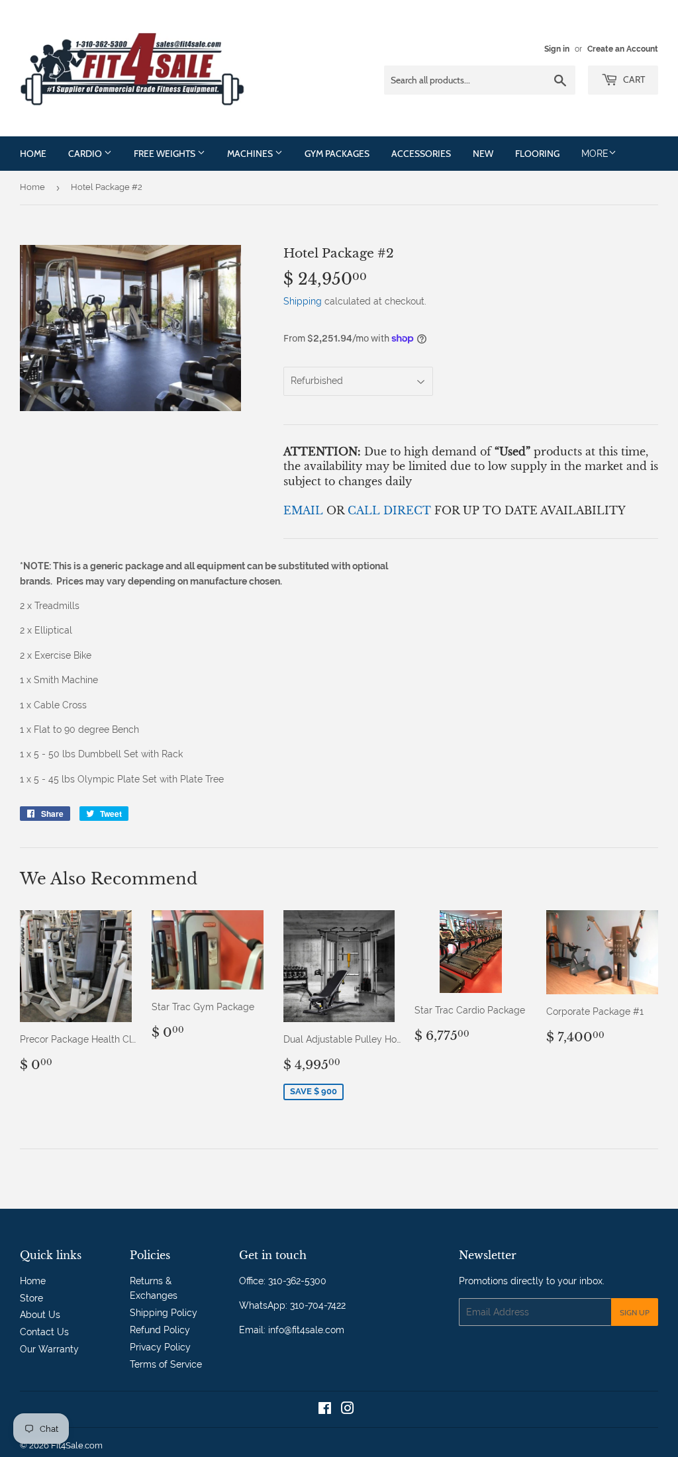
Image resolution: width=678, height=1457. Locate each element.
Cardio (86, 154)
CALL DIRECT (391, 510)
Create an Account (622, 49)
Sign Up (635, 1312)
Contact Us (44, 1332)
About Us (40, 1314)
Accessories (421, 154)
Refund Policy (160, 1330)
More (594, 153)
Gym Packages (337, 154)
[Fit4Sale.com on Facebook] (325, 1410)
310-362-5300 (297, 1281)
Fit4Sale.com (77, 1445)
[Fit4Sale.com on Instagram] (347, 1410)
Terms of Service (166, 1364)
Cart (633, 79)
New (483, 154)
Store (31, 1298)
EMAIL (304, 510)
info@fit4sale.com (306, 1330)
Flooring (537, 154)
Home (33, 154)
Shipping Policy (163, 1312)
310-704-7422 (318, 1305)
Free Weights (165, 154)
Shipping (302, 301)
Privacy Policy (160, 1347)
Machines (251, 154)
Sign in (556, 49)
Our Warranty (49, 1349)
